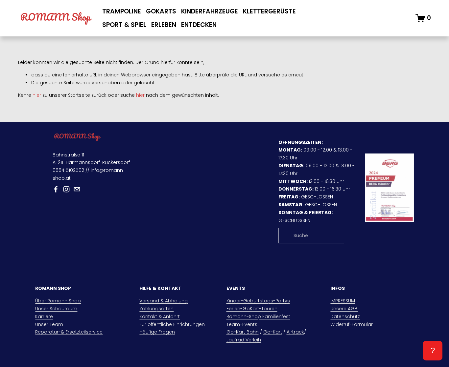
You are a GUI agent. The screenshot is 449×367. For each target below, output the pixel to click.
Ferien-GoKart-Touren (251, 308)
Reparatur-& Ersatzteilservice (69, 332)
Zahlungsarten (156, 308)
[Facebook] (56, 189)
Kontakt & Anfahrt (159, 316)
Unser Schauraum (56, 308)
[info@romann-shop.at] (77, 189)
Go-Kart (272, 332)
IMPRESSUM (342, 300)
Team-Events (241, 324)
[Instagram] (66, 189)
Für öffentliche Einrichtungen (172, 324)
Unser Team (49, 324)
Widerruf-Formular (351, 324)
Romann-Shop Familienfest (258, 316)
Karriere (44, 316)
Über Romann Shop (58, 300)
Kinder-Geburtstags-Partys (258, 300)
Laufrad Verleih (243, 339)
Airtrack (295, 332)
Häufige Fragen (157, 332)
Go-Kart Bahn (242, 332)
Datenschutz (345, 316)
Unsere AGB (344, 308)
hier (37, 95)
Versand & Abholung (163, 300)
